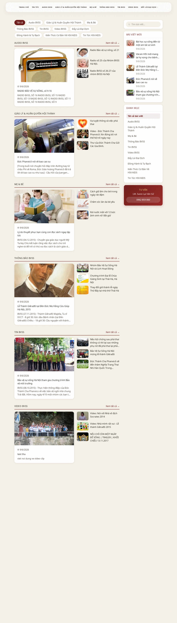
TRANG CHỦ (24, 7)
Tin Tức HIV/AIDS (92, 35)
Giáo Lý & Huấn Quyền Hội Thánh (63, 22)
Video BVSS (60, 28)
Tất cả (20, 22)
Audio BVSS (35, 22)
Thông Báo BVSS (25, 28)
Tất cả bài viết (135, 116)
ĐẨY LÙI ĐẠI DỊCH (148, 7)
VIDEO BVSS (133, 7)
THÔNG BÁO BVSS (107, 7)
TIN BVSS (121, 7)
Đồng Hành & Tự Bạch (28, 35)
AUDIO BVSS (47, 7)
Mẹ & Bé (91, 22)
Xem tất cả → (112, 42)
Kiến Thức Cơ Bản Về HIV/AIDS (61, 35)
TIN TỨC (35, 7)
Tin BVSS (44, 28)
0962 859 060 (143, 199)
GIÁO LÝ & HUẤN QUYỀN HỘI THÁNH (71, 7)
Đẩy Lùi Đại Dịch (80, 28)
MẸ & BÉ (93, 7)
